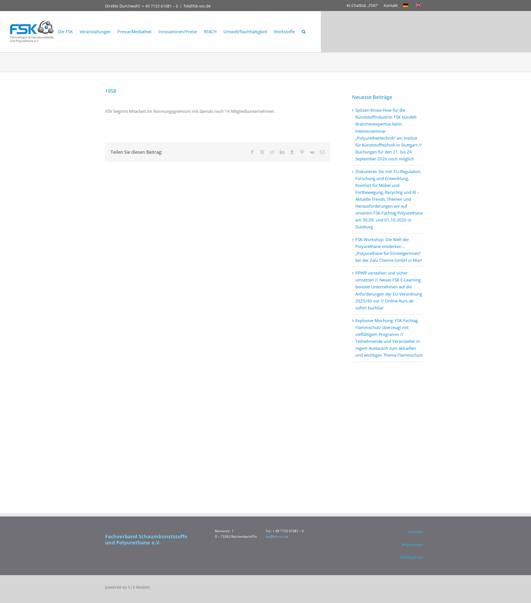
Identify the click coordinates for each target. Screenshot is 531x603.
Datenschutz (411, 557)
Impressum (412, 544)
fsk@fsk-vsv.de (197, 6)
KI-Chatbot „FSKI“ (362, 5)
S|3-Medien (139, 587)
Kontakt (391, 5)
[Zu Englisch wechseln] (419, 5)
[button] (304, 31)
